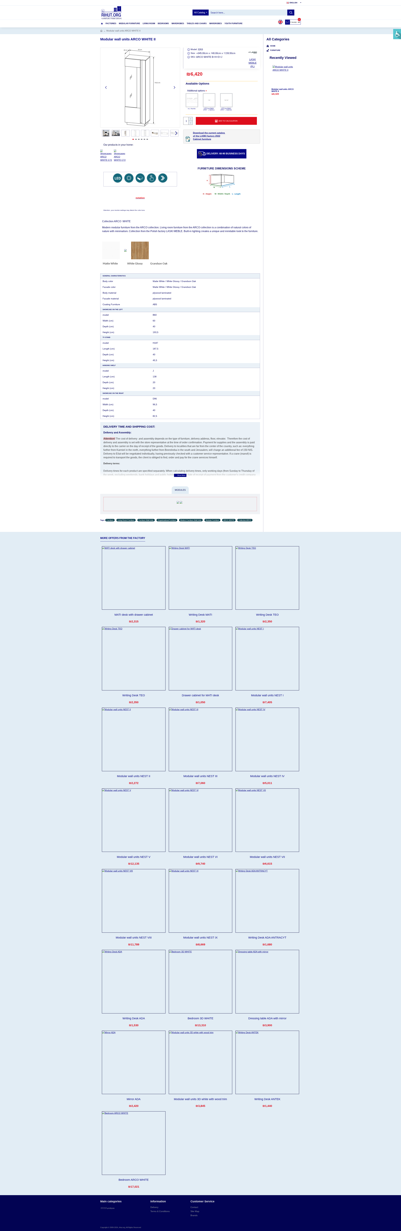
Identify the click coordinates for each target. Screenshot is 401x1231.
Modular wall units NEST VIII (134, 937)
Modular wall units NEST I (267, 695)
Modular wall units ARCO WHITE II (282, 90)
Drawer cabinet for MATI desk (200, 695)
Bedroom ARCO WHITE (134, 1179)
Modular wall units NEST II (133, 776)
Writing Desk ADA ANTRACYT (267, 937)
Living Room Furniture (126, 520)
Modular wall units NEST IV (267, 776)
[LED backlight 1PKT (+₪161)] (209, 100)
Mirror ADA (134, 1099)
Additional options (196, 90)
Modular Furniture (212, 520)
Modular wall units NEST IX (200, 937)
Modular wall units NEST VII (267, 857)
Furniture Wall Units (146, 520)
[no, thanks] (192, 100)
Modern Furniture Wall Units (190, 520)
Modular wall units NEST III (200, 776)
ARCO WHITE (228, 520)
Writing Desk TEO (267, 614)
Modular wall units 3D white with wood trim (200, 1099)
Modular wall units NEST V (133, 857)
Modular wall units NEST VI (200, 857)
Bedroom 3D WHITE (200, 1018)
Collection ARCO (245, 520)
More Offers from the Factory (122, 538)
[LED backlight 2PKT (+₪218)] (226, 100)
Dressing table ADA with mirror (267, 1018)
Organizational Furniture (167, 520)
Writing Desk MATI (200, 614)
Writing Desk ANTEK (267, 1099)
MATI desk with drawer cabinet (134, 614)
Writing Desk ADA (133, 1018)
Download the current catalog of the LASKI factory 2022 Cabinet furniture (209, 136)
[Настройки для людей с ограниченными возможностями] (397, 34)
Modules (180, 490)
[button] (105, 87)
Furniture (110, 520)
